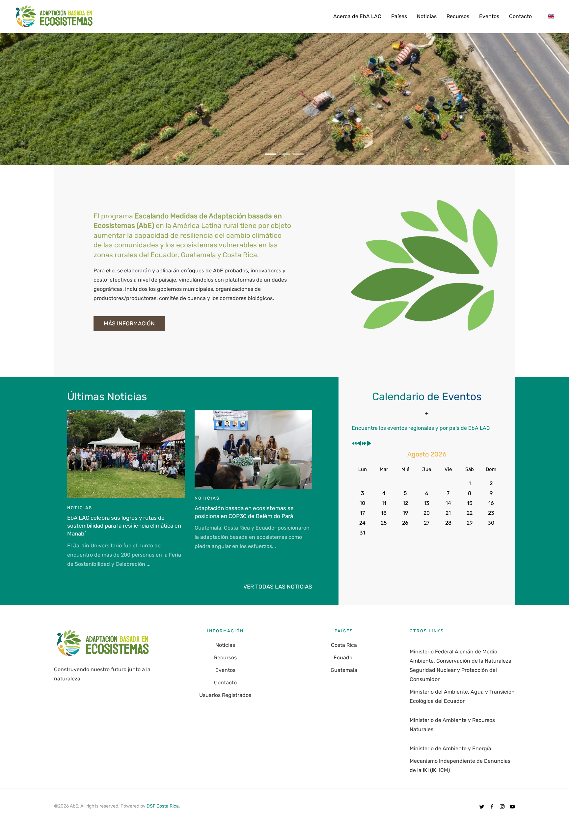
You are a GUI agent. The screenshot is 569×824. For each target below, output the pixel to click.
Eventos (489, 16)
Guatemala (344, 670)
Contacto (520, 16)
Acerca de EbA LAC (357, 16)
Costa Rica (344, 645)
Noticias (427, 16)
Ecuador (344, 657)
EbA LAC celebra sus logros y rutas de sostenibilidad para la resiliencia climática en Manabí (124, 525)
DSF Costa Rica (163, 806)
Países (399, 16)
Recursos (458, 16)
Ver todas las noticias (277, 586)
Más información (129, 323)
